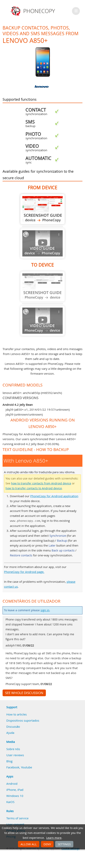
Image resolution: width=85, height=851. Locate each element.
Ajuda (10, 733)
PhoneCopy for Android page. (24, 572)
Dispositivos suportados (22, 720)
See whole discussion (24, 693)
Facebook (12, 767)
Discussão (13, 726)
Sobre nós (13, 749)
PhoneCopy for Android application (54, 496)
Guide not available (42, 243)
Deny (47, 844)
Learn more (53, 838)
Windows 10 (14, 796)
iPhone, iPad (14, 790)
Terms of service (17, 818)
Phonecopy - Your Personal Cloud (33, 11)
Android (11, 784)
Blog (9, 761)
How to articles (16, 714)
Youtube (26, 767)
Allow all (29, 844)
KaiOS (10, 802)
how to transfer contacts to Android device (34, 488)
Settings (64, 844)
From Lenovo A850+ (42, 209)
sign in (45, 610)
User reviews (15, 755)
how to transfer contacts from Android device (41, 483)
